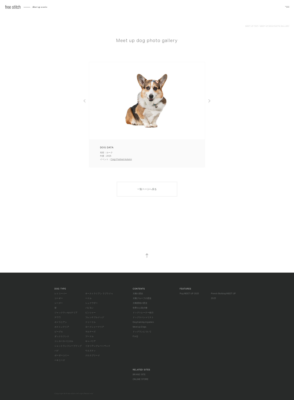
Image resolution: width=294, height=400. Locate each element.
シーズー (58, 303)
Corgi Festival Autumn (121, 159)
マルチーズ (90, 331)
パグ (56, 350)
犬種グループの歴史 (142, 298)
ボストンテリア (61, 327)
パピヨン (89, 308)
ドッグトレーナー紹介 (143, 312)
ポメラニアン (60, 322)
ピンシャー (90, 312)
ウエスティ (90, 350)
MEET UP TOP (251, 26)
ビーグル (58, 331)
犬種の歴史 (138, 293)
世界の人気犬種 (140, 308)
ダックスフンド (61, 336)
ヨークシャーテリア (94, 327)
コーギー (58, 298)
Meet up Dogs (139, 327)
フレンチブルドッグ (94, 317)
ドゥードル (90, 322)
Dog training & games (143, 322)
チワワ (57, 317)
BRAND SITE (139, 374)
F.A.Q (135, 336)
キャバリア (90, 341)
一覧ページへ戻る (147, 189)
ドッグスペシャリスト (143, 317)
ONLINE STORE (141, 379)
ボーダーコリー (61, 355)
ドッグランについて (142, 331)
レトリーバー (60, 293)
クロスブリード (92, 355)
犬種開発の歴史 (140, 303)
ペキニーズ (59, 360)
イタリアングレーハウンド (97, 346)
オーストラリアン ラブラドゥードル (99, 295)
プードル (89, 336)
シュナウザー (91, 303)
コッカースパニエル (63, 341)
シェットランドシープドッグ (68, 346)
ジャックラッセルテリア (65, 312)
